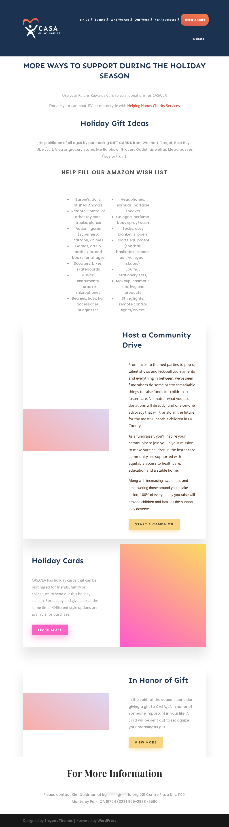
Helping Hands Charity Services (153, 105)
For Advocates (165, 19)
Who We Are (120, 19)
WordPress (107, 820)
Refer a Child (195, 19)
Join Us (83, 19)
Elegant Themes (59, 820)
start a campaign (154, 524)
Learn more (50, 629)
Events (100, 19)
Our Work (142, 19)
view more (146, 742)
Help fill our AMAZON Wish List (114, 172)
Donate (198, 39)
